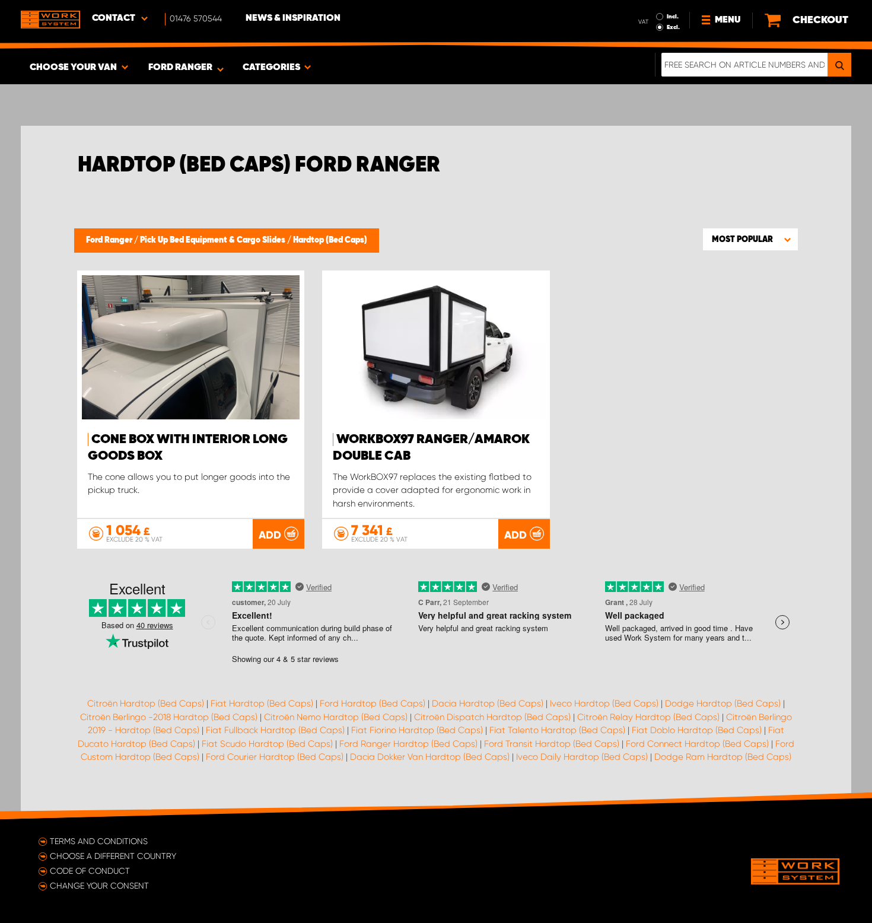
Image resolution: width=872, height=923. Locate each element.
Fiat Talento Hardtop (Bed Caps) (557, 730)
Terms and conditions (99, 841)
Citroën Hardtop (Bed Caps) (145, 703)
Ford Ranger (110, 240)
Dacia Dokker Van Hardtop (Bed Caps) (430, 757)
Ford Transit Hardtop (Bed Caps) (551, 744)
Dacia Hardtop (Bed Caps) (487, 703)
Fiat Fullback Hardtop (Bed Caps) (275, 730)
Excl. (673, 27)
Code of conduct (90, 871)
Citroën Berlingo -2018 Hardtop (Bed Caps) (168, 717)
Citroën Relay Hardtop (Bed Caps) (648, 717)
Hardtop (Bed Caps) (330, 240)
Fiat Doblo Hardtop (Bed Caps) (697, 730)
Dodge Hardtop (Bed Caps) (723, 703)
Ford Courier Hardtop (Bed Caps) (274, 757)
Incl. (673, 17)
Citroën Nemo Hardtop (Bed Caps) (336, 717)
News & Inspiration (293, 18)
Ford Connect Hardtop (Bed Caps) (697, 744)
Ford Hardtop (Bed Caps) (372, 703)
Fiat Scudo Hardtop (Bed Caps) (267, 744)
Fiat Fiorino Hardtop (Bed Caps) (417, 730)
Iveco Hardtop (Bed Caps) (604, 703)
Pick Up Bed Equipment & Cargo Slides (213, 240)
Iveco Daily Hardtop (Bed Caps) (582, 757)
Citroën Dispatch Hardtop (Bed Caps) (492, 717)
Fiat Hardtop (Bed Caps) (262, 703)
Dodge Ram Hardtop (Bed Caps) (722, 757)
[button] (750, 239)
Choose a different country (113, 856)
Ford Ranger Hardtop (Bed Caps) (408, 744)
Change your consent (99, 885)
